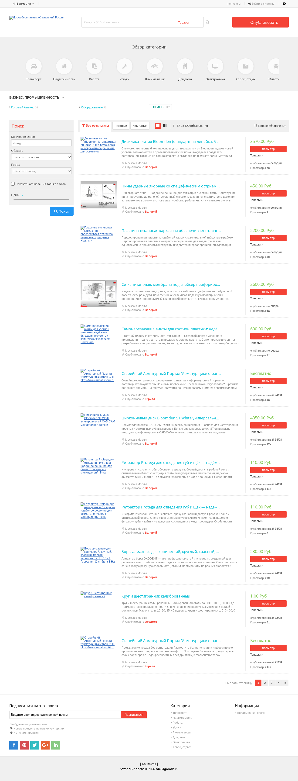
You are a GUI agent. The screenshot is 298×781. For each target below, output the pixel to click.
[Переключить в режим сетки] (165, 126)
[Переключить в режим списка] (158, 126)
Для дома (179, 737)
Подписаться (134, 714)
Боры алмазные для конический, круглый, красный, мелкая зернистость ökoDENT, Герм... (171, 551)
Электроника (181, 742)
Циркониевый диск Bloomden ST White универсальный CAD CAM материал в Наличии (171, 418)
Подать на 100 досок (250, 713)
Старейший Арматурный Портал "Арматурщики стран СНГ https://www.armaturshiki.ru (171, 373)
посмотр (268, 149)
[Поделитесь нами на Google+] (45, 745)
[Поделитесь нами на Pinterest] (24, 745)
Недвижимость (182, 717)
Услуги (177, 727)
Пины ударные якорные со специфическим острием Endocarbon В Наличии (171, 186)
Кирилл (150, 399)
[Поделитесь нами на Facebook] (13, 745)
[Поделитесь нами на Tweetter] (34, 745)
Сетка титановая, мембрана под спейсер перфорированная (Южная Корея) (171, 284)
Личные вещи (182, 732)
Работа (178, 722)
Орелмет (151, 621)
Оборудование (93, 107)
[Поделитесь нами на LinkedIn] (55, 745)
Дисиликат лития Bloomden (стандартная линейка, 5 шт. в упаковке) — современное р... (171, 141)
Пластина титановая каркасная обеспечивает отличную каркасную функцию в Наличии (171, 230)
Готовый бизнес (24, 107)
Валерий (151, 167)
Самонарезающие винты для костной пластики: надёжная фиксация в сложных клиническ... (171, 329)
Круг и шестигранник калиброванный (156, 596)
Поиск (64, 211)
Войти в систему (262, 4)
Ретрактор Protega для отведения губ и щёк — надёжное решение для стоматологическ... (171, 462)
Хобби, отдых (182, 747)
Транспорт (180, 713)
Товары (160, 107)
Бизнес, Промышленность (34, 97)
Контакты (233, 4)
